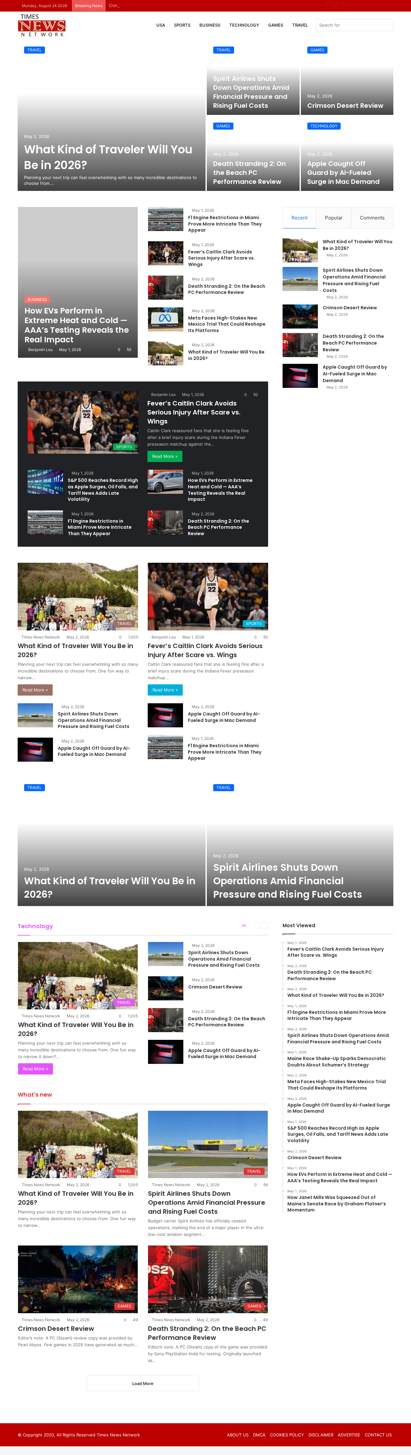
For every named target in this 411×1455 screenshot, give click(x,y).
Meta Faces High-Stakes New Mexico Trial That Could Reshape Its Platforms (227, 324)
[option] (205, 115)
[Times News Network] (42, 25)
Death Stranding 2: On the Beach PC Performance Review (249, 172)
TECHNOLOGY (244, 25)
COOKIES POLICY (287, 1434)
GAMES (275, 25)
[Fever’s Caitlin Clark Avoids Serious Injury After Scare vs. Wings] (165, 253)
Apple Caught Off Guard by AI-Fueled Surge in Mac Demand (343, 172)
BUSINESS (209, 25)
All (244, 925)
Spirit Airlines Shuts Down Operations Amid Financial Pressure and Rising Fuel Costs (251, 92)
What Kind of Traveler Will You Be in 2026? (226, 355)
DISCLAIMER (321, 1434)
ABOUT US (238, 1434)
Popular (334, 218)
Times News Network (41, 637)
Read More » (165, 456)
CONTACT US (378, 1434)
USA (160, 25)
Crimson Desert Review (132, 5)
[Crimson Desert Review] (347, 77)
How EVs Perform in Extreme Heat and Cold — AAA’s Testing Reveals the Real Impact (220, 489)
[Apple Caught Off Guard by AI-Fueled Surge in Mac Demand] (347, 153)
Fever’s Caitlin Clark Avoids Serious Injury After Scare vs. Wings (221, 258)
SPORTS (182, 25)
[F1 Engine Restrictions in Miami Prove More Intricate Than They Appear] (165, 219)
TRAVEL (300, 25)
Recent (300, 218)
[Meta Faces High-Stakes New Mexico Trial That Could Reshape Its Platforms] (165, 319)
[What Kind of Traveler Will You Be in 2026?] (112, 115)
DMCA (259, 1434)
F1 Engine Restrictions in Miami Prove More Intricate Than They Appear (225, 223)
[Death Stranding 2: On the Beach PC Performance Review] (253, 153)
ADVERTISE (349, 1434)
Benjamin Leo (40, 349)
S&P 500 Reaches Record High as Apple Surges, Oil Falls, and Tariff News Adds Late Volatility (103, 489)
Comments (372, 218)
